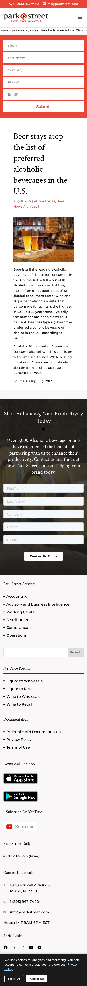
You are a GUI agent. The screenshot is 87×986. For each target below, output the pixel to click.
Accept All (37, 978)
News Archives (25, 206)
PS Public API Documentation (33, 732)
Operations (16, 635)
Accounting (17, 596)
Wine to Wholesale (23, 696)
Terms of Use (18, 747)
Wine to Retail (19, 704)
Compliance (17, 627)
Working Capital (21, 612)
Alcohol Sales (44, 201)
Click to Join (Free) (22, 856)
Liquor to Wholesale (24, 681)
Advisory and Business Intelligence (37, 604)
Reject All (14, 978)
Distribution (17, 620)
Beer (60, 201)
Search (75, 652)
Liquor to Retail (20, 689)
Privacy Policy (18, 739)
